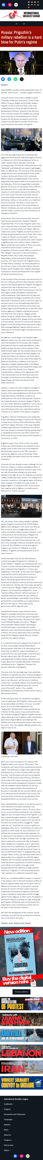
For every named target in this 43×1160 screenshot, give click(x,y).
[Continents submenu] (13, 1104)
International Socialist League (16, 1099)
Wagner (28, 923)
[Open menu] (16, 24)
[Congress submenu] (12, 1140)
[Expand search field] (24, 23)
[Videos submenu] (10, 1150)
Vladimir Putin (19, 923)
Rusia (11, 923)
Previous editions (21, 992)
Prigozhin (4, 923)
